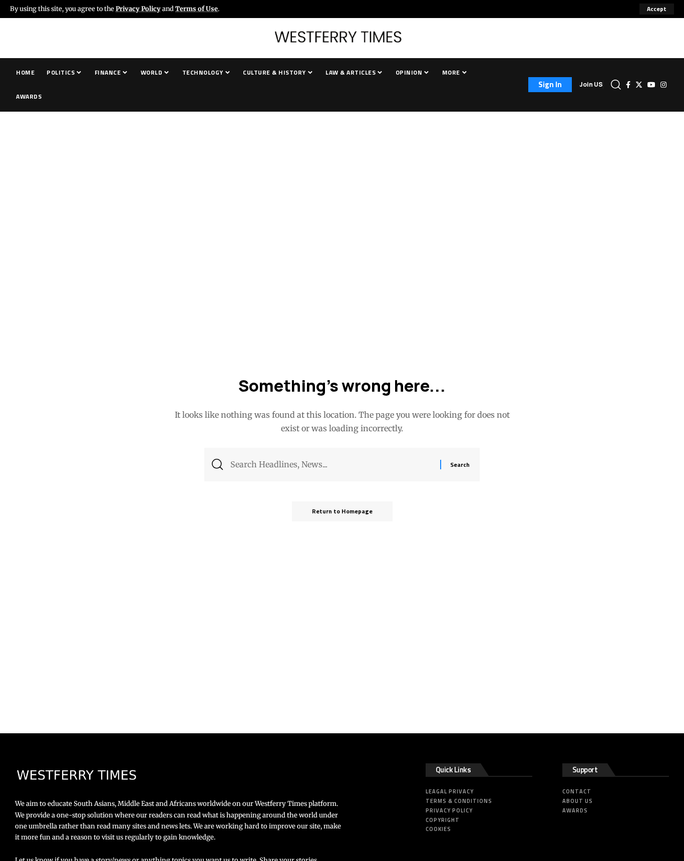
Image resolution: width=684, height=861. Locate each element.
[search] (616, 84)
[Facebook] (628, 85)
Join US (591, 84)
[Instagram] (663, 85)
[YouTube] (651, 85)
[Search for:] (331, 464)
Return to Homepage (342, 511)
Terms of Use (196, 9)
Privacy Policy (138, 9)
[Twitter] (639, 85)
